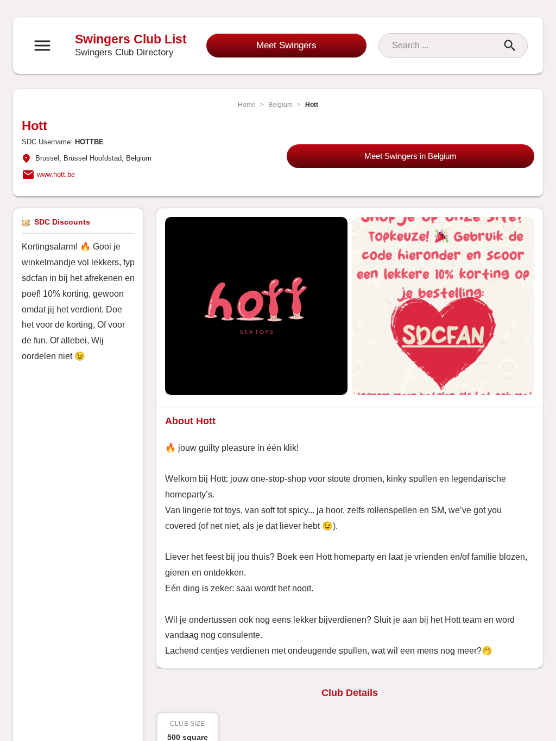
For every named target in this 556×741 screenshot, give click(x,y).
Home (247, 104)
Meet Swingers (286, 45)
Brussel (47, 158)
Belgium (280, 104)
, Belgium (136, 158)
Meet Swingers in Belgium (410, 156)
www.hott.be (56, 174)
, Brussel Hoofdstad (90, 158)
